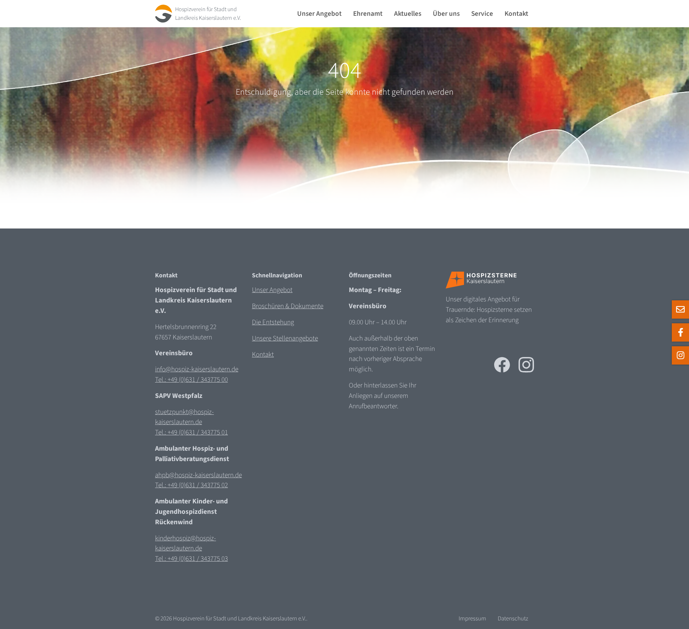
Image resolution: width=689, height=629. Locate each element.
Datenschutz (513, 618)
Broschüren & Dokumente (287, 306)
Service (482, 14)
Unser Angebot (319, 14)
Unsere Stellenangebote (285, 338)
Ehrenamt (368, 14)
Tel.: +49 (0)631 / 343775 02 (191, 485)
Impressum (472, 618)
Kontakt (516, 14)
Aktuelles (407, 14)
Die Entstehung (273, 322)
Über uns (446, 14)
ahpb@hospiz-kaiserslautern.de (198, 475)
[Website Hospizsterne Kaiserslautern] (481, 280)
